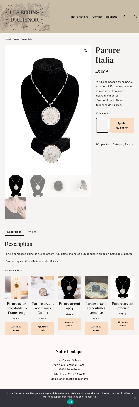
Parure (16, 39)
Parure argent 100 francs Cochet (43, 308)
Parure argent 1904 (69, 305)
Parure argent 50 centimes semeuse (96, 308)
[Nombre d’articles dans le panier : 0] (135, 16)
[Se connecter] (124, 16)
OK (70, 402)
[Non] (134, 398)
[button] (86, 51)
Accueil (8, 39)
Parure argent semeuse (122, 305)
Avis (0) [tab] (32, 232)
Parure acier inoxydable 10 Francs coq (16, 308)
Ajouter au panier (122, 125)
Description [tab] (14, 232)
